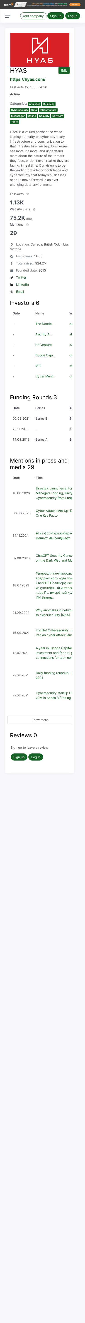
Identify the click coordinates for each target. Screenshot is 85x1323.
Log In (72, 16)
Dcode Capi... (45, 355)
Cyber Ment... (45, 376)
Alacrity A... (43, 334)
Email (20, 291)
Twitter (21, 277)
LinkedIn (22, 284)
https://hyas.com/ (28, 79)
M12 (38, 366)
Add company (33, 16)
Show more (40, 720)
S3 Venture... (44, 345)
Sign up (55, 16)
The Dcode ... (45, 324)
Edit (64, 70)
